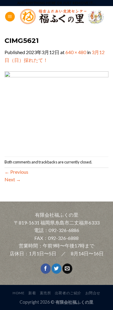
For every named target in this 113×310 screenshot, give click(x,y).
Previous (16, 172)
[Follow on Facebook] (46, 268)
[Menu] (10, 17)
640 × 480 (75, 52)
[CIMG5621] (56, 109)
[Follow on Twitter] (56, 268)
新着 (32, 293)
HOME (18, 293)
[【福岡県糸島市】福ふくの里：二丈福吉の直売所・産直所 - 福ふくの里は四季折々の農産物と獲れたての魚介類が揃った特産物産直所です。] (62, 16)
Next (13, 179)
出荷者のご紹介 (68, 293)
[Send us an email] (67, 268)
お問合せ (92, 293)
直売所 (45, 293)
